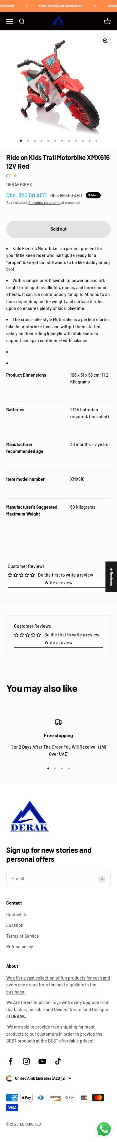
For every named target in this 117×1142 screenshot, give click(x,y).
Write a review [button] (58, 582)
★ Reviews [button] (111, 577)
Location (14, 925)
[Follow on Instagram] (26, 1061)
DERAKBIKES (19, 184)
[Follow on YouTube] (42, 1061)
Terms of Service (22, 936)
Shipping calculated (44, 202)
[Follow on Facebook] (10, 1061)
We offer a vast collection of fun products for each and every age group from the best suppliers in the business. (58, 984)
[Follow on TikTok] (58, 1061)
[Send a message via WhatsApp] (104, 1129)
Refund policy (19, 946)
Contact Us (16, 914)
